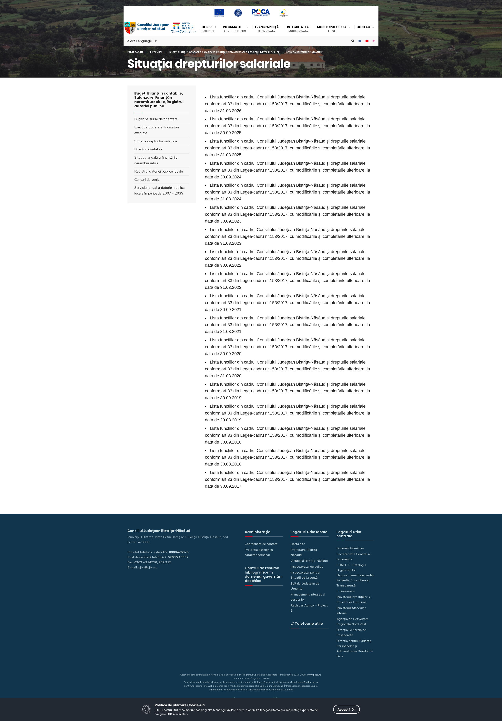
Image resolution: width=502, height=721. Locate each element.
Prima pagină (135, 52)
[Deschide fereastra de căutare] (352, 41)
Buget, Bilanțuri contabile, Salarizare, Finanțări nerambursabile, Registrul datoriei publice (224, 52)
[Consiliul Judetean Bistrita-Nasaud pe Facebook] (359, 41)
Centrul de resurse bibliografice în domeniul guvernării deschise (264, 574)
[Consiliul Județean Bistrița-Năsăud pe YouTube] (366, 41)
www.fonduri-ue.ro (307, 682)
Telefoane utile (309, 623)
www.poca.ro (314, 674)
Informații (156, 52)
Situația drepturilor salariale (304, 52)
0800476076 (179, 552)
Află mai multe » (177, 714)
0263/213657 (178, 557)
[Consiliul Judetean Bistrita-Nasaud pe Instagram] (373, 41)
